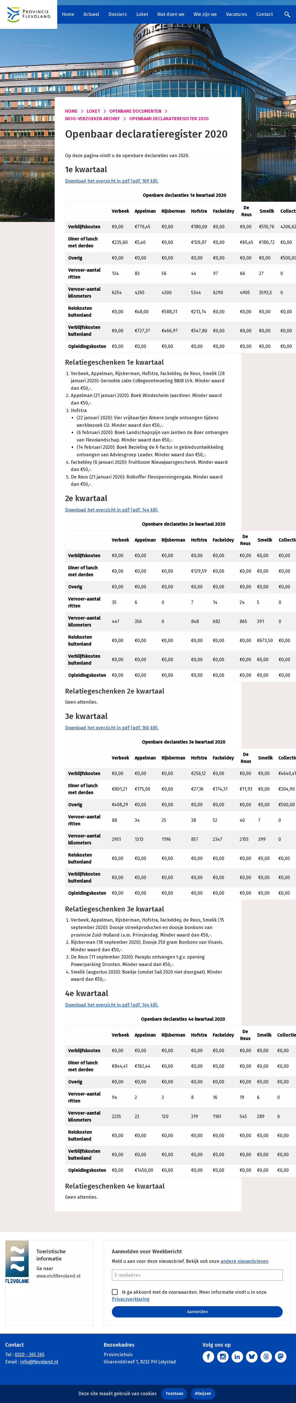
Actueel (91, 14)
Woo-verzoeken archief (92, 118)
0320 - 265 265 (30, 1354)
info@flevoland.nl (39, 1362)
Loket (142, 14)
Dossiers (117, 14)
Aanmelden (197, 1311)
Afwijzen (203, 1393)
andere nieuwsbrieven (245, 1261)
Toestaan (174, 1393)
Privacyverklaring (130, 1299)
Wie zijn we (205, 14)
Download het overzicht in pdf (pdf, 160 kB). (111, 728)
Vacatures (236, 14)
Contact (264, 14)
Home (68, 14)
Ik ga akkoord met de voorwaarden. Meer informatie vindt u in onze (189, 1295)
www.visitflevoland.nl (58, 1276)
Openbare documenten (135, 111)
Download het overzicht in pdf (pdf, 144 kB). (111, 510)
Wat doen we (170, 14)
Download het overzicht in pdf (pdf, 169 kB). (111, 181)
